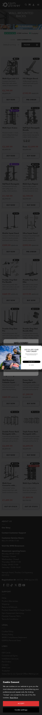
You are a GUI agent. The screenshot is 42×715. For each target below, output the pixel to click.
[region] (21, 696)
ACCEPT (21, 703)
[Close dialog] (40, 346)
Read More (14, 698)
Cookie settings (21, 710)
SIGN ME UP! (31, 361)
